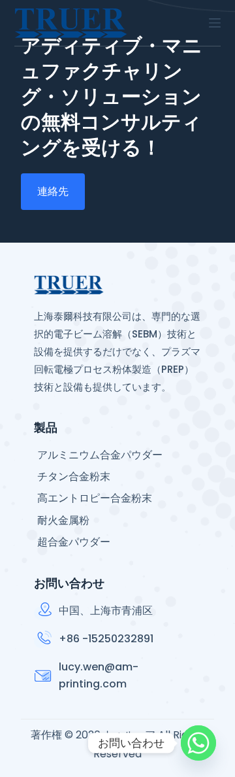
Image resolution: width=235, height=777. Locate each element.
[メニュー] (215, 23)
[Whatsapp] (198, 743)
